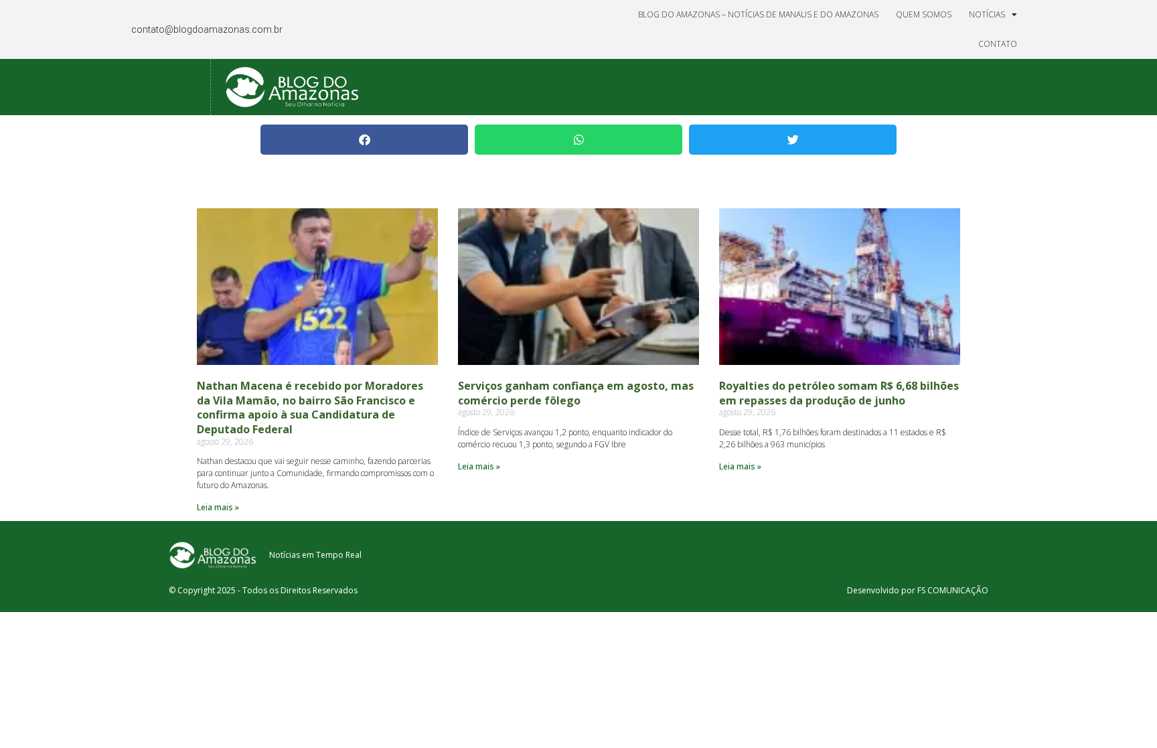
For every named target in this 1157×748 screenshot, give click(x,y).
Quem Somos (923, 14)
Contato (997, 44)
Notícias (987, 14)
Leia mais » (218, 507)
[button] (364, 140)
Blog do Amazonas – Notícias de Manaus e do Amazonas (758, 14)
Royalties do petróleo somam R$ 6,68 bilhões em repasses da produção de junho (839, 393)
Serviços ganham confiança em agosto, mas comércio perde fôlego (576, 393)
